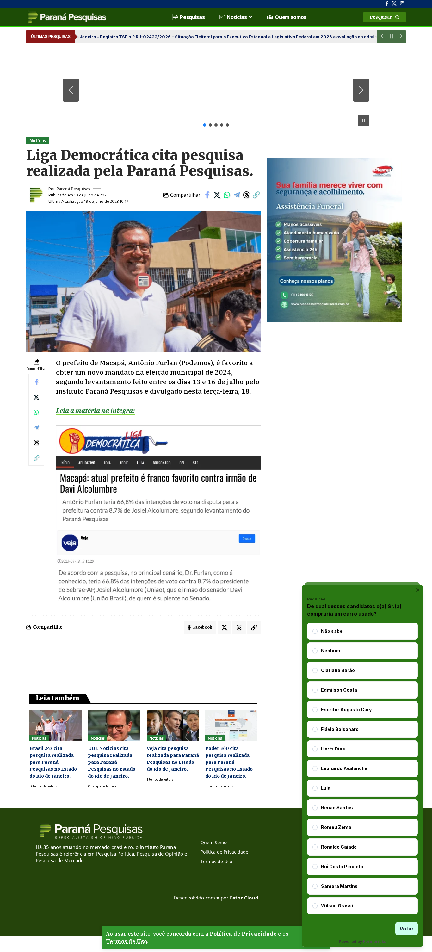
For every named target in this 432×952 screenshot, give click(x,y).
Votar (406, 928)
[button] (384, 17)
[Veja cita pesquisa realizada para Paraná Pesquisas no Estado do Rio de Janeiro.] (173, 725)
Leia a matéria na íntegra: (95, 410)
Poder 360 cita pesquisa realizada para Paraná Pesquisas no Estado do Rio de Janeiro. (229, 762)
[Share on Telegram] (236, 195)
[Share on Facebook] (207, 195)
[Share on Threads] (246, 195)
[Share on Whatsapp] (226, 195)
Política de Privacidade (243, 933)
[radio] (315, 631)
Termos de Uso (126, 941)
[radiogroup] (362, 768)
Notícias (37, 140)
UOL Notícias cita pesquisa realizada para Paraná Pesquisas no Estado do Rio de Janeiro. (111, 762)
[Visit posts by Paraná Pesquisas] (35, 194)
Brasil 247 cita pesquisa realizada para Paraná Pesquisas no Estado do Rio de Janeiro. (53, 762)
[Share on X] (217, 195)
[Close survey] (418, 590)
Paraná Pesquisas (73, 188)
